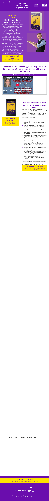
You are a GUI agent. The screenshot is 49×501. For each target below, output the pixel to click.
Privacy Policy (19, 498)
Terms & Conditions (25, 498)
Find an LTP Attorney (21, 5)
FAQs (24, 3)
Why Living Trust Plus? (22, 7)
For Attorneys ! (22, 9)
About (19, 3)
